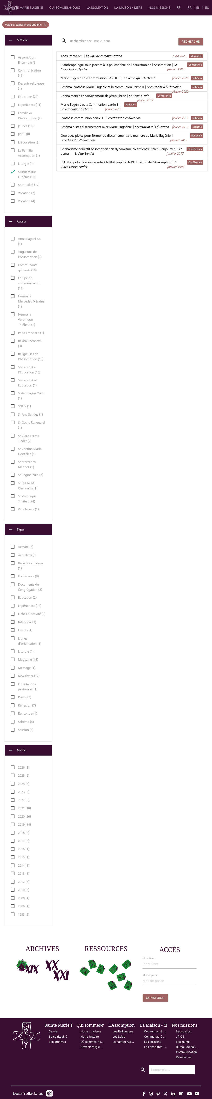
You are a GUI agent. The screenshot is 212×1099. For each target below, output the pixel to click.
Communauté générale (155, 1031)
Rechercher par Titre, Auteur (90, 41)
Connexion (155, 998)
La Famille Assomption (124, 1041)
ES (207, 8)
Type (16, 529)
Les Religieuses (122, 1031)
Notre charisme (91, 1031)
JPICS (180, 1036)
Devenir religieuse (92, 1047)
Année (17, 750)
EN (198, 8)
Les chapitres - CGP (155, 1047)
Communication (186, 1052)
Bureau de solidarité (187, 1047)
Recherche (191, 41)
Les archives (57, 1041)
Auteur (17, 221)
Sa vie (53, 1031)
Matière (18, 40)
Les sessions (152, 1041)
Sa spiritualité (58, 1036)
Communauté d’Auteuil (155, 1036)
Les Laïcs (118, 1036)
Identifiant (148, 958)
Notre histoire (90, 1036)
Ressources (184, 1057)
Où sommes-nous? (92, 1041)
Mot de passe (150, 975)
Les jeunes (183, 1041)
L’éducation (183, 1031)
